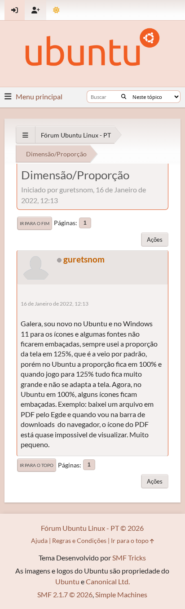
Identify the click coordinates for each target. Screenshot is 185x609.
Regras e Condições (79, 540)
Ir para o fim (34, 223)
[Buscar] (124, 96)
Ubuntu (67, 581)
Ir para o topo (36, 465)
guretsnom (84, 259)
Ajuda (39, 540)
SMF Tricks (129, 557)
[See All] (25, 135)
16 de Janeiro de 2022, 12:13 (54, 304)
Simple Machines (121, 594)
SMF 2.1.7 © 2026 (64, 594)
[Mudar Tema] (56, 10)
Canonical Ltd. (108, 581)
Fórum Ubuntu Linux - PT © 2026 (92, 528)
